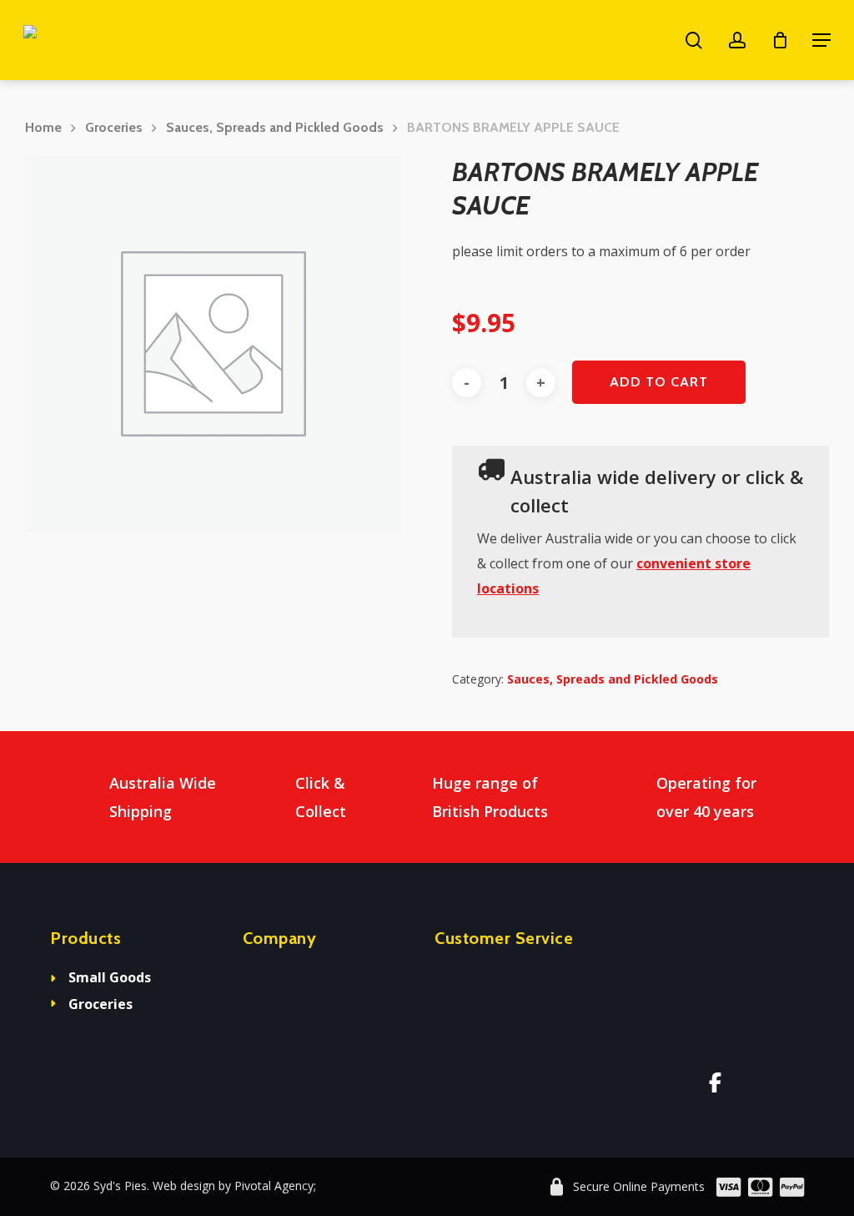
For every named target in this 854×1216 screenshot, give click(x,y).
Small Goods (109, 977)
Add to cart (659, 382)
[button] (821, 40)
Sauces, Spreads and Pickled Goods (275, 127)
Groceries (114, 127)
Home (43, 127)
